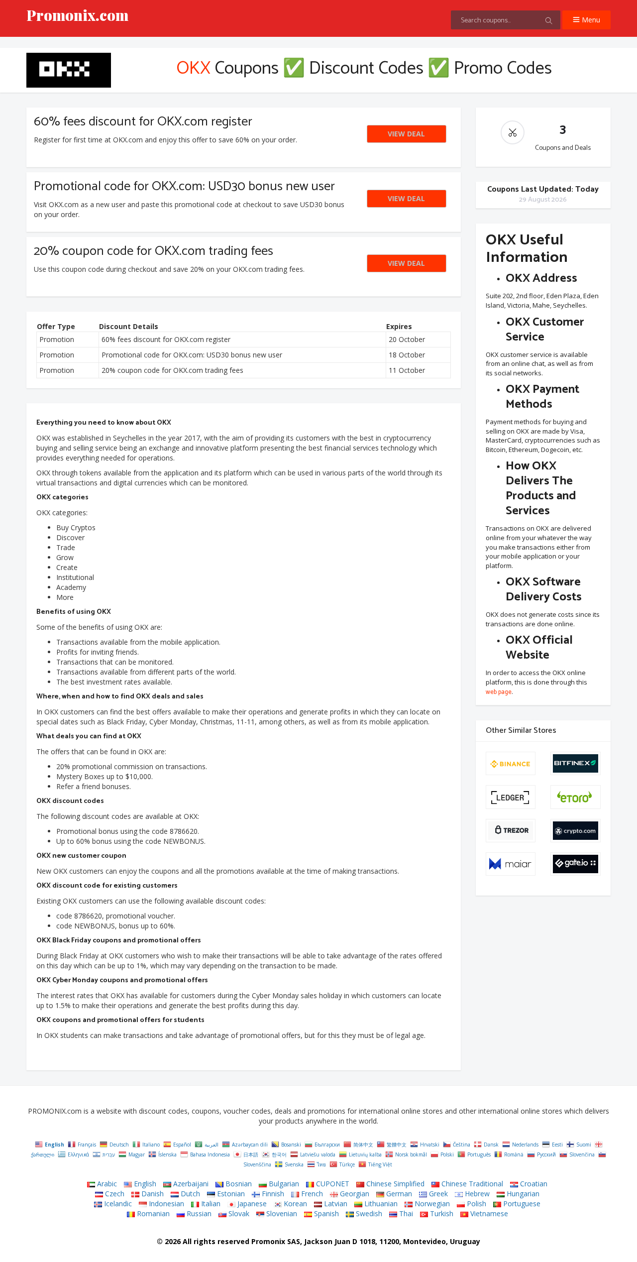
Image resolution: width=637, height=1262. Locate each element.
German (398, 1193)
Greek (437, 1193)
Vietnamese (488, 1213)
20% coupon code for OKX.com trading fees (153, 251)
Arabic (106, 1183)
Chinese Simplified (394, 1183)
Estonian (230, 1193)
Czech (113, 1193)
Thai (405, 1213)
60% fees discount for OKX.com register (143, 121)
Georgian (353, 1193)
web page (499, 692)
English (144, 1183)
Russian (198, 1213)
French (311, 1193)
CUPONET (331, 1183)
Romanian (152, 1213)
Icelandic (117, 1203)
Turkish (440, 1213)
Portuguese (520, 1203)
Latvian (334, 1203)
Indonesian (165, 1203)
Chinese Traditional (471, 1183)
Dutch (189, 1193)
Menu (590, 19)
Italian (209, 1203)
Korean (294, 1203)
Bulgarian (283, 1183)
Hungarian (522, 1193)
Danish (151, 1193)
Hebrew (476, 1193)
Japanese (251, 1203)
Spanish (325, 1213)
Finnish (272, 1193)
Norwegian (431, 1203)
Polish (475, 1203)
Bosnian (237, 1183)
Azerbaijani (190, 1183)
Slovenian (280, 1213)
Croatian (532, 1183)
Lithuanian (380, 1203)
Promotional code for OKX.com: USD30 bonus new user (184, 186)
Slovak (237, 1213)
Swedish (368, 1213)
